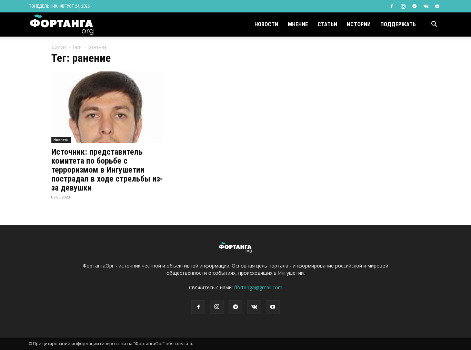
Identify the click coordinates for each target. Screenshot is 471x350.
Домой (58, 47)
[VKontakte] (426, 6)
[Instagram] (403, 6)
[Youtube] (437, 6)
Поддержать (398, 24)
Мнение (298, 24)
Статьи (327, 24)
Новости (266, 24)
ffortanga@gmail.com (258, 287)
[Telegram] (414, 6)
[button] (434, 25)
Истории (359, 24)
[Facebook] (392, 6)
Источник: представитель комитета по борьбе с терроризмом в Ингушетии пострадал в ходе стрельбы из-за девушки (107, 170)
